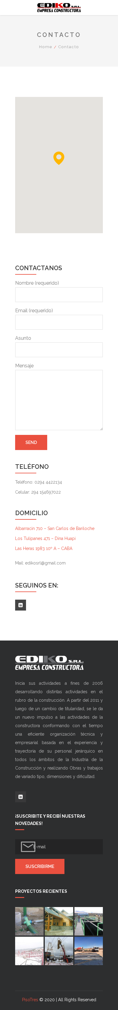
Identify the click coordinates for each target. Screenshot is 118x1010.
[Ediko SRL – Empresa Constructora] (58, 7)
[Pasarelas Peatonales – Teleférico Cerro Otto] (29, 951)
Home (45, 47)
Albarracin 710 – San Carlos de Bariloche (54, 528)
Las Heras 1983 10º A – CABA (43, 548)
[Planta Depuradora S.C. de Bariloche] (88, 921)
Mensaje (24, 366)
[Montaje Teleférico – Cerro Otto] (59, 951)
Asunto (23, 338)
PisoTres (30, 999)
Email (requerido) (34, 310)
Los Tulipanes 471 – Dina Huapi (45, 538)
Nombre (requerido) (37, 283)
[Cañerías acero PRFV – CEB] (29, 921)
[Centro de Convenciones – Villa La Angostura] (59, 921)
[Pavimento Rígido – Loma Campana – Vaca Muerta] (88, 951)
